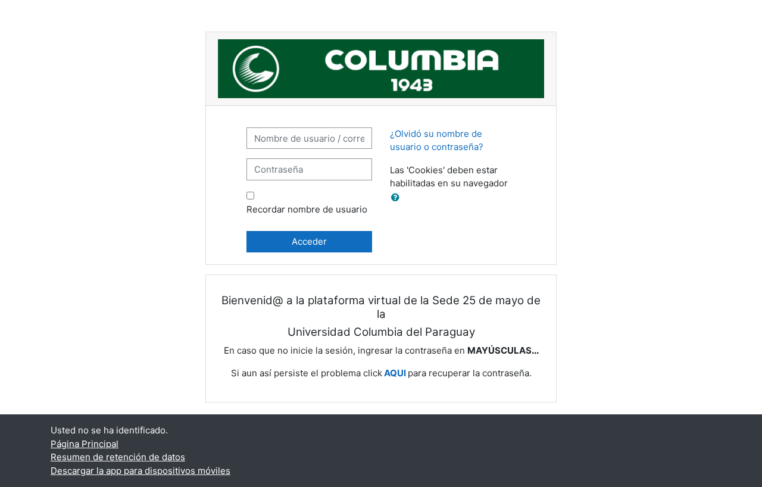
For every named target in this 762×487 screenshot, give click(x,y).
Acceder (309, 241)
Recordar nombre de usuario (306, 209)
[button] (397, 198)
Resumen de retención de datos (118, 457)
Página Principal (84, 443)
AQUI (395, 373)
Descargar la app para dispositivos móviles (140, 470)
